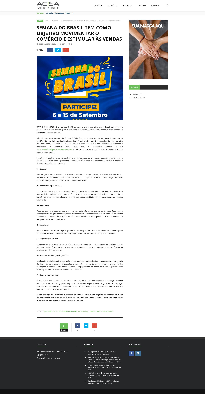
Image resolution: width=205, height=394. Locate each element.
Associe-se (127, 5)
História (98, 5)
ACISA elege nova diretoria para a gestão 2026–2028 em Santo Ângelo (102, 374)
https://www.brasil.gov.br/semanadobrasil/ (54, 149)
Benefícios (112, 5)
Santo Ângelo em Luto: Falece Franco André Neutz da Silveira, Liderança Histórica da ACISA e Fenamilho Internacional (104, 359)
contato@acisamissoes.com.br (50, 358)
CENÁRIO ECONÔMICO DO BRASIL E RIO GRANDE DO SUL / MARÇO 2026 (101, 366)
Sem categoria (138, 97)
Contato (155, 5)
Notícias (142, 5)
